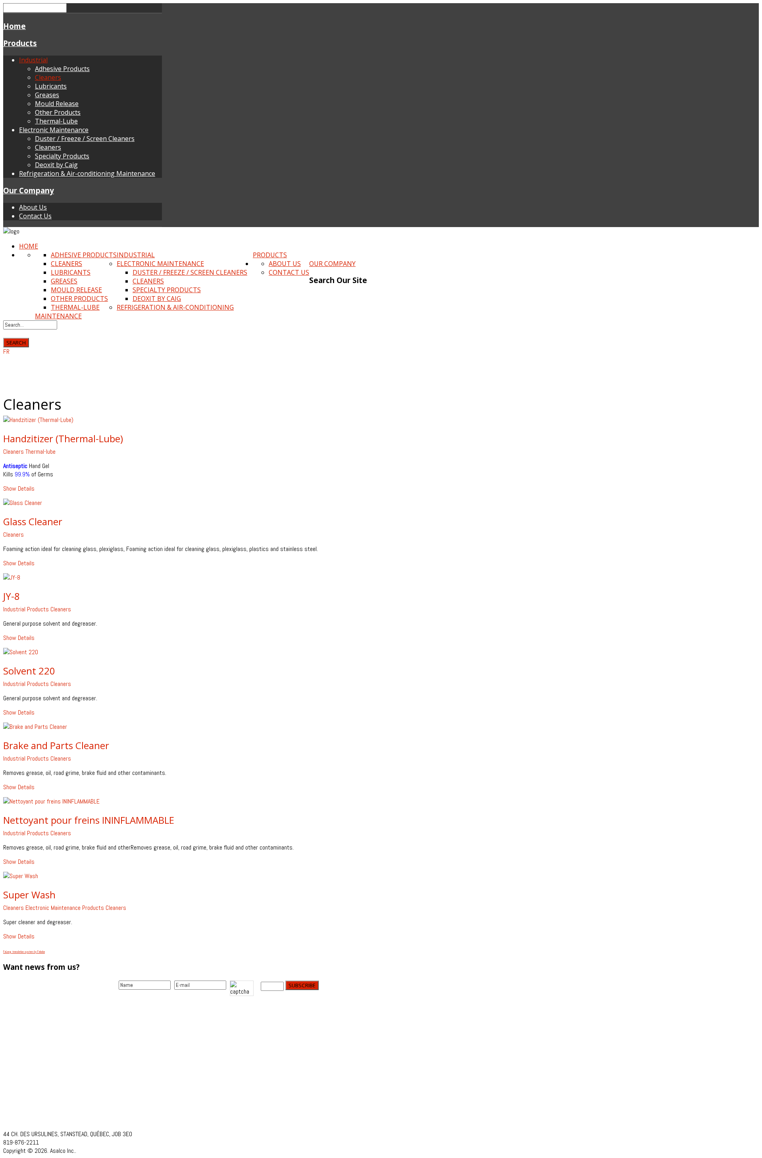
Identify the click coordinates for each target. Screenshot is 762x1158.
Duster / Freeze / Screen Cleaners (85, 138)
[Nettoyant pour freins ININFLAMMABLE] (51, 801)
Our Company (28, 190)
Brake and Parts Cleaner (56, 745)
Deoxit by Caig (56, 164)
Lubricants (51, 86)
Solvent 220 (29, 670)
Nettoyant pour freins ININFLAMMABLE (88, 820)
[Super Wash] (20, 876)
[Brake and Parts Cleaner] (35, 727)
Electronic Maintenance (54, 129)
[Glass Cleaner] (22, 503)
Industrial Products (26, 609)
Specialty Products (62, 156)
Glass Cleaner (32, 521)
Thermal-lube (40, 451)
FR (6, 351)
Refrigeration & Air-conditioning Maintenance (87, 173)
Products (20, 43)
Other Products (58, 112)
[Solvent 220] (20, 652)
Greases (47, 95)
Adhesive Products (62, 68)
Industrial (33, 60)
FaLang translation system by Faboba (24, 952)
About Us (33, 207)
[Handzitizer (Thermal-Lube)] (38, 420)
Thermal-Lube (56, 121)
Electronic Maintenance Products (64, 908)
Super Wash (29, 894)
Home (14, 26)
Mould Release (57, 103)
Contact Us (35, 216)
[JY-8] (11, 577)
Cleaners (48, 77)
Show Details (19, 488)
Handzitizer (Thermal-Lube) (63, 438)
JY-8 (11, 596)
